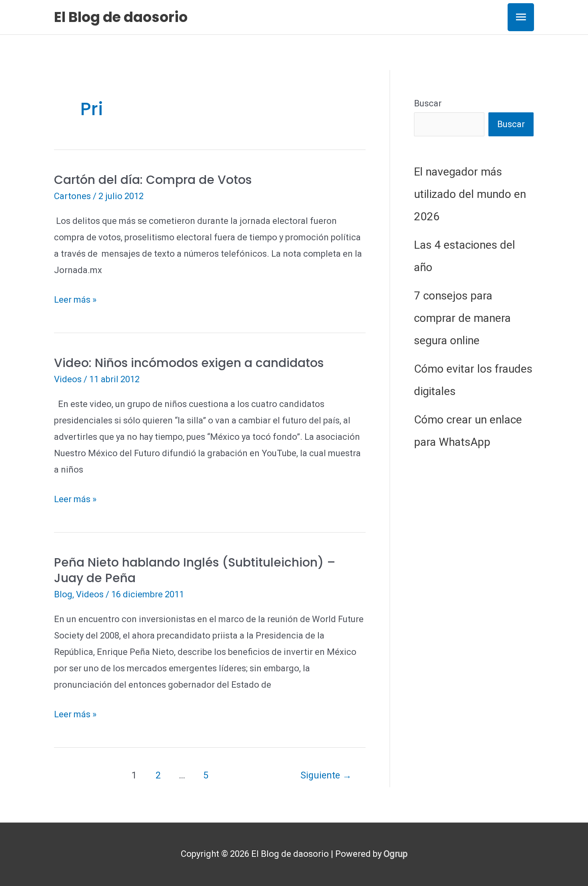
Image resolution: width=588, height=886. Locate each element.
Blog (63, 594)
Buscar (428, 103)
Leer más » (75, 301)
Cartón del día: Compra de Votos (153, 179)
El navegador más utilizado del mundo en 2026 (470, 194)
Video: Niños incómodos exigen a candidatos (189, 362)
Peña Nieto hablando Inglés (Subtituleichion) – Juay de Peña (195, 570)
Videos (68, 379)
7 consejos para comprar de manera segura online (462, 318)
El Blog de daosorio (121, 17)
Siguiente (326, 775)
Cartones (72, 196)
